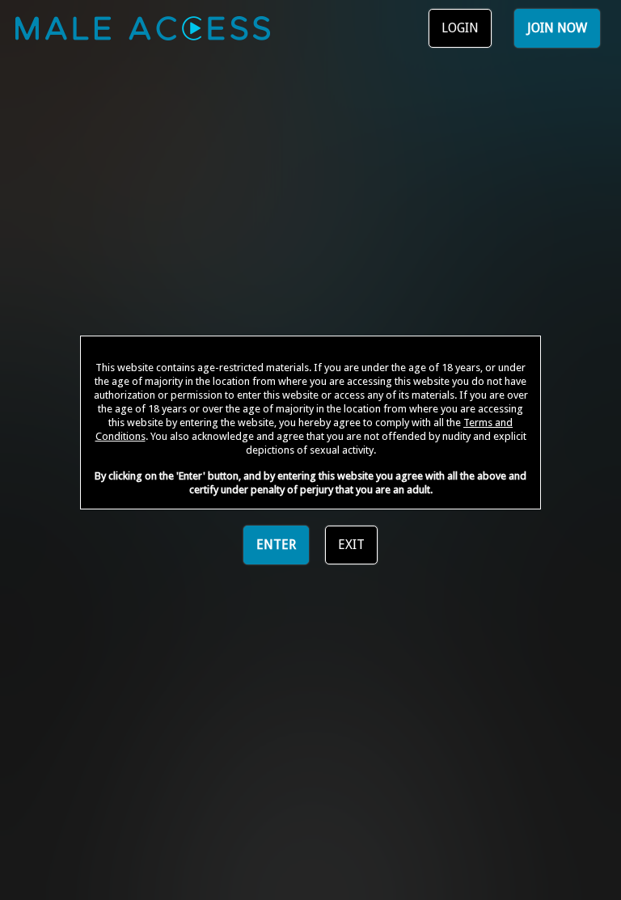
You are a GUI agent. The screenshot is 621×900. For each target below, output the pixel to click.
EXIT (351, 544)
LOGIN (460, 28)
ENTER (276, 544)
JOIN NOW (557, 28)
